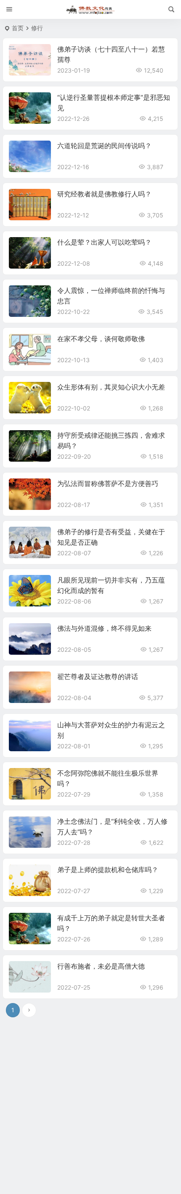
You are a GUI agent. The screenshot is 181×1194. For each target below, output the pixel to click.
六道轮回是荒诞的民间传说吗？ (104, 145)
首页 (18, 27)
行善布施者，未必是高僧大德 (101, 966)
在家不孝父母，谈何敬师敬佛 (101, 338)
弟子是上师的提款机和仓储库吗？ (107, 869)
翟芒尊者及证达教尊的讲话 (97, 676)
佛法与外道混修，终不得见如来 (104, 628)
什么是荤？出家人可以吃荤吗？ (104, 242)
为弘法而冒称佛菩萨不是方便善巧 (107, 483)
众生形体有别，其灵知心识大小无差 (111, 387)
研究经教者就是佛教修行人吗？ (104, 194)
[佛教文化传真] (90, 9)
